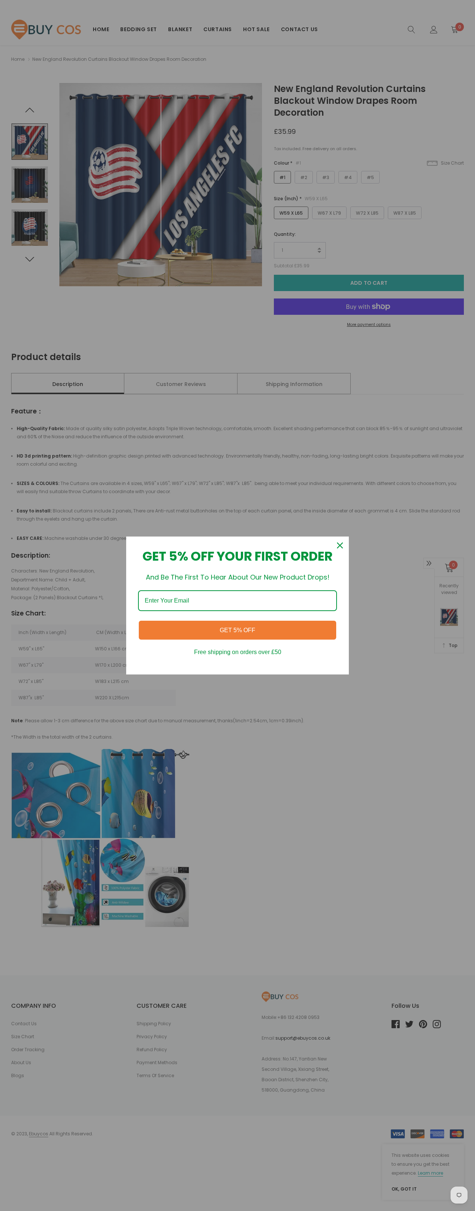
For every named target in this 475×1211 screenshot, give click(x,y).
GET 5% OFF (237, 630)
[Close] (340, 545)
